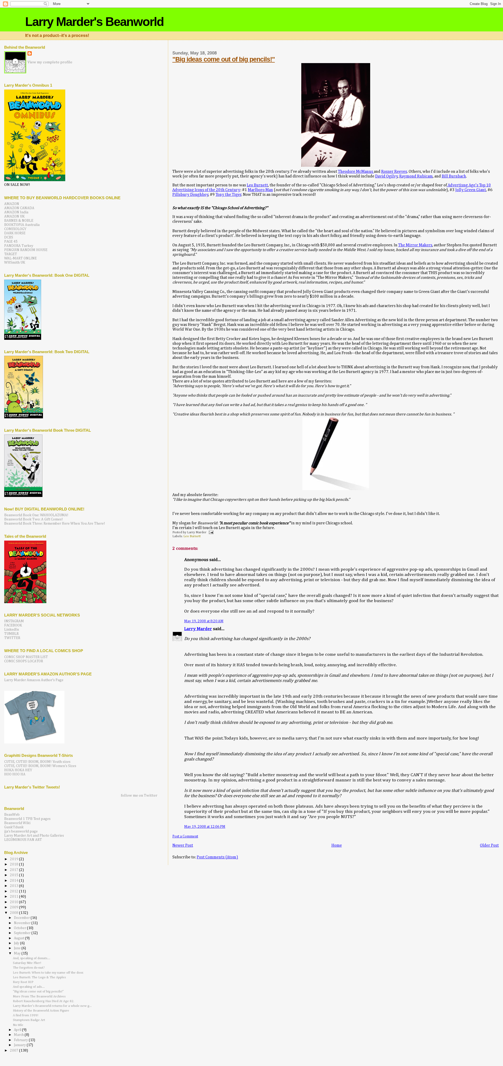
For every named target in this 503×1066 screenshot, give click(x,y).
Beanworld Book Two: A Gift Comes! (33, 519)
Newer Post (182, 845)
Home (336, 845)
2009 (14, 907)
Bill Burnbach (454, 176)
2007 (14, 1050)
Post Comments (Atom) (217, 857)
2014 (14, 880)
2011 (14, 896)
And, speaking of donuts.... (31, 958)
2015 (14, 875)
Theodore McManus (356, 172)
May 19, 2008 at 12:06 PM (204, 827)
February (21, 1040)
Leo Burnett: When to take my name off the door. (48, 972)
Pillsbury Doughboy (190, 195)
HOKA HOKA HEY (18, 770)
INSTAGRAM (14, 621)
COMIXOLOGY (15, 229)
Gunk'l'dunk (14, 827)
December (22, 918)
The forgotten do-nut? (29, 967)
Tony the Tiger (229, 195)
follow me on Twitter (139, 795)
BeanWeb (12, 815)
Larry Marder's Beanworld (94, 22)
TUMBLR (11, 634)
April (18, 1030)
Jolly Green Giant (470, 190)
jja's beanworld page (21, 831)
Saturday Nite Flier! (27, 963)
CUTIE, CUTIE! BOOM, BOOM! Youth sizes (37, 762)
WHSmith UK (14, 262)
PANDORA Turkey (18, 246)
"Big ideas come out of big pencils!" (223, 59)
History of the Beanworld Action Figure (41, 1010)
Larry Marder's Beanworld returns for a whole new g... (52, 1006)
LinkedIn (11, 629)
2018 (14, 864)
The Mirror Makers (415, 245)
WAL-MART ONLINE (20, 258)
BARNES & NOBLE (18, 221)
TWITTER (12, 638)
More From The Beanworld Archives (39, 996)
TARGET (10, 254)
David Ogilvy (386, 176)
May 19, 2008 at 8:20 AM (203, 621)
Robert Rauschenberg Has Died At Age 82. (43, 1001)
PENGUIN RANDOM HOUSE (25, 250)
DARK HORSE (14, 233)
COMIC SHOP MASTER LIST (26, 657)
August (19, 938)
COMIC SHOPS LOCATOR (23, 661)
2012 (14, 891)
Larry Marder (198, 629)
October (20, 928)
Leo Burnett (257, 185)
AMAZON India (16, 212)
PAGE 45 (11, 241)
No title (18, 1025)
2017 (14, 870)
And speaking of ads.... (29, 987)
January (20, 1045)
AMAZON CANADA (19, 208)
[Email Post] (210, 532)
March (19, 1035)
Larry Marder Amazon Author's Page (33, 680)
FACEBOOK (13, 625)
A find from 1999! (25, 1015)
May (17, 953)
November (22, 923)
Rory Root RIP (23, 982)
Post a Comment (185, 836)
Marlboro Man (260, 190)
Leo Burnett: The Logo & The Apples (39, 977)
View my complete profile (50, 62)
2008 (14, 913)
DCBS (8, 237)
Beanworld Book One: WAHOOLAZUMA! (36, 515)
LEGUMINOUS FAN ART (23, 840)
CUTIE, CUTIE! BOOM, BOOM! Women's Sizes (40, 766)
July (17, 943)
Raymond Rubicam (416, 176)
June (17, 948)
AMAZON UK (14, 216)
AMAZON (11, 204)
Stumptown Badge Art (29, 1020)
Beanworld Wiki (17, 823)
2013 (14, 886)
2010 (14, 902)
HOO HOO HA (14, 774)
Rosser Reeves (394, 172)
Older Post (489, 845)
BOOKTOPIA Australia (22, 225)
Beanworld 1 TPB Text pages (27, 819)
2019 (14, 859)
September (22, 933)
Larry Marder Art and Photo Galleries (34, 835)
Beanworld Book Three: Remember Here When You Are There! (54, 523)
